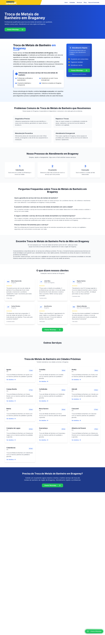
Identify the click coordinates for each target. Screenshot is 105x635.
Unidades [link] (72, 2)
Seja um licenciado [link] (93, 2)
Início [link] (66, 2)
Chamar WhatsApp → (13, 29)
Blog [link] (85, 2)
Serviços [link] (79, 2)
